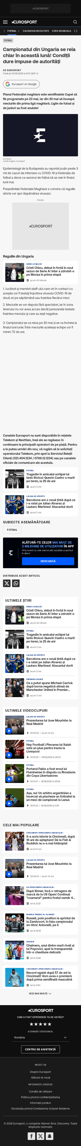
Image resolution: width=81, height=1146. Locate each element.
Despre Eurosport (40, 1071)
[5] (49, 1024)
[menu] (75, 22)
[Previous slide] (4, 31)
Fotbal (8, 40)
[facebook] (31, 1136)
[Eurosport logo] (24, 22)
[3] (40, 1024)
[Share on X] (7, 583)
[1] (31, 1024)
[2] (36, 1024)
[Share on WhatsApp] (16, 583)
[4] (45, 1024)
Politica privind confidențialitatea (40, 1097)
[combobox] (40, 1037)
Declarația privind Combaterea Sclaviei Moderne (40, 1108)
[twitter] (40, 1136)
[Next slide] (76, 31)
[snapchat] (49, 1136)
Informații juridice (40, 1102)
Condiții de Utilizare (40, 1091)
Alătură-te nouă (40, 1077)
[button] (5, 22)
